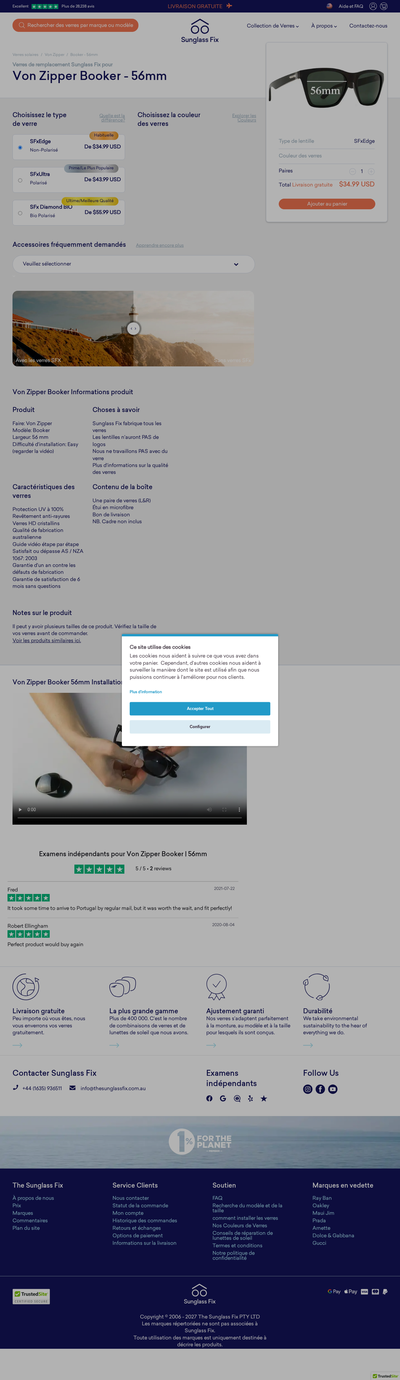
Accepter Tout (200, 709)
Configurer (200, 727)
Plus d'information (146, 692)
